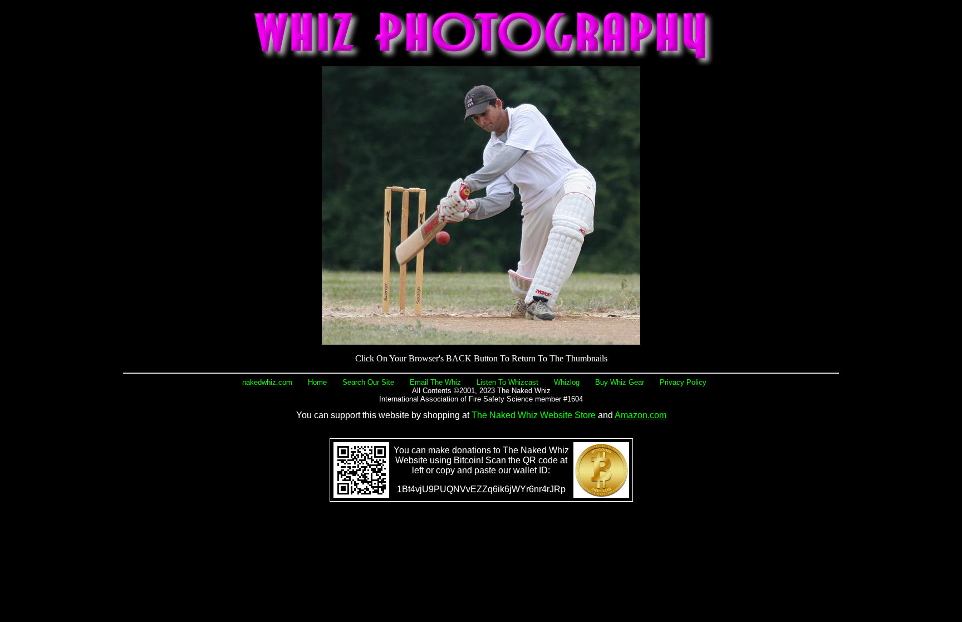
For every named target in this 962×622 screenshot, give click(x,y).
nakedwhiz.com (267, 382)
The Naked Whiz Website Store (534, 415)
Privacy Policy (683, 382)
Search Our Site (368, 382)
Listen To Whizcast (507, 382)
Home (317, 382)
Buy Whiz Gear (619, 382)
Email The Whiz (435, 382)
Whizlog (567, 382)
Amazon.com (640, 415)
